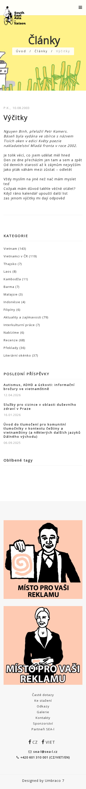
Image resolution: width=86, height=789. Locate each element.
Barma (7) (11, 287)
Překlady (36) (14, 348)
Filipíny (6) (12, 309)
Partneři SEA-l (43, 729)
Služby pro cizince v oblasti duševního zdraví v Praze (40, 407)
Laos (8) (10, 271)
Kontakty (43, 718)
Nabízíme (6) (14, 332)
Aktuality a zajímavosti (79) (26, 317)
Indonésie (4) (14, 302)
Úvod (21, 51)
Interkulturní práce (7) (22, 325)
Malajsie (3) (13, 294)
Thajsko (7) (13, 264)
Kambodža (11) (16, 279)
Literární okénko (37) (21, 355)
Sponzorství (43, 723)
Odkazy (43, 706)
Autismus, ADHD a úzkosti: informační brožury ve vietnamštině (39, 387)
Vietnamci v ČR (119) (20, 256)
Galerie (43, 712)
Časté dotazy (43, 695)
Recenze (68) (14, 340)
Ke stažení (43, 700)
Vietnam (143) (15, 248)
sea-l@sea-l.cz (45, 751)
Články (41, 51)
